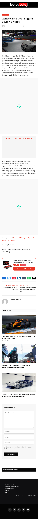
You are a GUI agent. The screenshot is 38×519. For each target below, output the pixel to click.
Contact (6, 490)
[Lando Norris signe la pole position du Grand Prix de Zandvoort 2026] (19, 324)
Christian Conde (10, 26)
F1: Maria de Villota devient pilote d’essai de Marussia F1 (28, 289)
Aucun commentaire (30, 26)
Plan (5, 492)
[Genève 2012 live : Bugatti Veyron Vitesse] (19, 41)
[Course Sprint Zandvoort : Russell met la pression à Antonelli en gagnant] (19, 353)
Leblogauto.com (21, 496)
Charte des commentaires (11, 486)
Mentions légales (9, 484)
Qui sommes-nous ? (9, 488)
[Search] (35, 5)
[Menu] (3, 5)
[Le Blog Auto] (19, 5)
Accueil (4, 10)
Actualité (5, 14)
